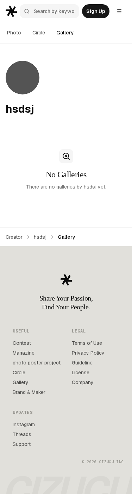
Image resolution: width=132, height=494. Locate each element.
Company (83, 382)
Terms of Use (87, 343)
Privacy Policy (88, 353)
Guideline (82, 363)
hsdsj (40, 237)
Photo (14, 32)
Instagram (24, 424)
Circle (38, 32)
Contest (22, 343)
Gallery (65, 32)
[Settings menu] (119, 11)
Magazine (23, 353)
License (80, 372)
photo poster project (37, 363)
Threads (22, 434)
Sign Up (95, 11)
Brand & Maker (29, 392)
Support (22, 444)
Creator (14, 237)
